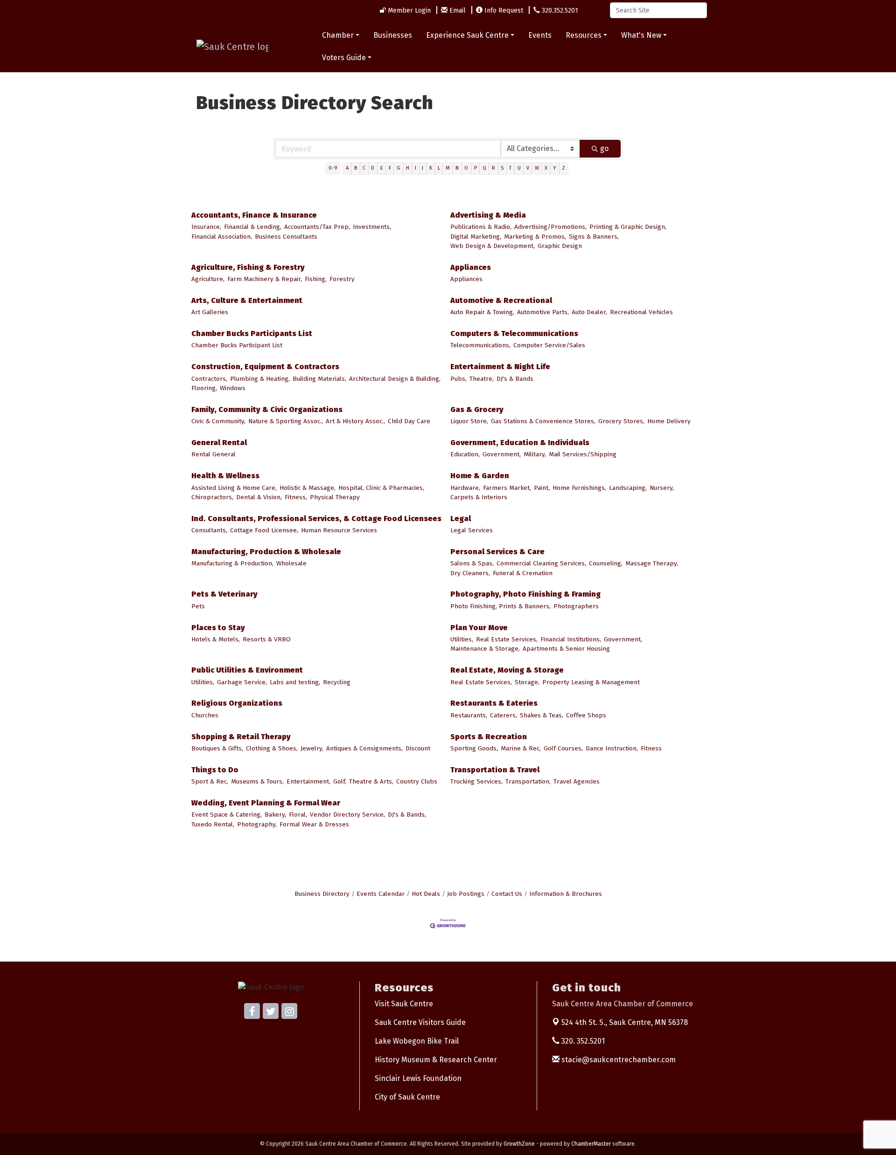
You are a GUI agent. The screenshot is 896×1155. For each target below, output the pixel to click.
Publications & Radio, (480, 227)
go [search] (604, 148)
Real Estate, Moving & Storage (507, 670)
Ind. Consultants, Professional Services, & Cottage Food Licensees (316, 518)
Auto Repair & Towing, (482, 312)
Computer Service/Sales (549, 345)
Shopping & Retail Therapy (241, 736)
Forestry (342, 279)
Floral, (298, 814)
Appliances (470, 267)
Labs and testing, (295, 682)
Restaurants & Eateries (494, 703)
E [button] (381, 168)
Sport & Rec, (209, 781)
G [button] (398, 168)
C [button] (364, 168)
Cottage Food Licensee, (264, 530)
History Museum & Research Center (436, 1059)
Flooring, (204, 388)
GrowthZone (519, 1144)
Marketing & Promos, (535, 237)
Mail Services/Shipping (582, 454)
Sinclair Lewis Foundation (418, 1078)
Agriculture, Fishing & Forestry (248, 267)
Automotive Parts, (543, 312)
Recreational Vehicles (641, 312)
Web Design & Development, (492, 246)
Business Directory (322, 894)
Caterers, (503, 715)
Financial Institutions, (570, 639)
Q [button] (484, 168)
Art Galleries (209, 312)
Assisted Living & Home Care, (234, 488)
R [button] (493, 168)
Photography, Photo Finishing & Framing (525, 594)
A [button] (347, 168)
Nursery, (662, 488)
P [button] (475, 168)
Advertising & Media (488, 215)
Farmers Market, (507, 488)
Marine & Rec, (521, 748)
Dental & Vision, (259, 497)
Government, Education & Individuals (519, 442)
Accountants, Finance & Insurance (254, 215)
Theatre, (481, 379)
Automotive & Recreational (501, 300)
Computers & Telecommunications (514, 333)
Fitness (651, 748)
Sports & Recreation (488, 736)
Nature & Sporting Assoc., (285, 421)
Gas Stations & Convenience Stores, (543, 421)
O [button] (466, 168)
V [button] (527, 168)
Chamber (338, 35)
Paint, (542, 488)
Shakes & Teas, (541, 715)
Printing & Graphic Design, (627, 227)
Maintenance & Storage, (485, 649)
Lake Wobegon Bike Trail (417, 1041)
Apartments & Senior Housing (566, 649)
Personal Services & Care (497, 551)
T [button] (510, 168)
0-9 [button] (333, 168)
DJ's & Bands (515, 379)
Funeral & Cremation (523, 573)
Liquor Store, (469, 421)
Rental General (213, 454)
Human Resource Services (339, 530)
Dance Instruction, (612, 748)
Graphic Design (560, 246)
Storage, (527, 682)
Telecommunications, (480, 345)
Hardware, (465, 488)
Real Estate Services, (507, 639)
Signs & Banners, (594, 237)
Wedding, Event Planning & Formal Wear (265, 802)
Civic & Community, (218, 421)
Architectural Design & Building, (395, 379)
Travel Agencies (576, 781)
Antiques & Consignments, (364, 748)
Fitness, (296, 497)
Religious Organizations (236, 703)
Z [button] (563, 168)
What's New (641, 35)
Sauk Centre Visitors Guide (420, 1022)
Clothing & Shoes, (272, 748)
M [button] (448, 168)
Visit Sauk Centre (404, 1003)
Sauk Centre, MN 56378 (624, 1022)
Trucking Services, (476, 781)
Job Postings (465, 894)
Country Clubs (416, 781)
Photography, (257, 824)
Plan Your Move (479, 627)
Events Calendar (381, 894)
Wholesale (291, 563)
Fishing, (316, 279)
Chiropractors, (212, 497)
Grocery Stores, (621, 421)
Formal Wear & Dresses (314, 824)
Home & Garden (479, 475)
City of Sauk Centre (407, 1097)
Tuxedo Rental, (212, 824)
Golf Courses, (563, 748)
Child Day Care (409, 421)
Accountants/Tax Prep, (317, 227)
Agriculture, (207, 279)
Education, (465, 454)
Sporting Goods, (474, 748)
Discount (418, 748)
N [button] (457, 168)
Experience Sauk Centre (467, 35)
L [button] (439, 168)
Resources (584, 35)
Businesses (392, 35)
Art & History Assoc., (355, 421)
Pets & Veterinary (224, 594)
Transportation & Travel (494, 769)
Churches (204, 715)
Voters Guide (344, 57)
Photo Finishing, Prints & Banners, (500, 606)
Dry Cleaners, (470, 573)
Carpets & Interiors (478, 497)
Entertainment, (308, 781)
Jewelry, (312, 748)
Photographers (576, 606)
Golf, (339, 781)
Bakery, (275, 814)
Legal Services (471, 530)
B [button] (355, 168)
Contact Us (506, 894)
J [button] (422, 168)
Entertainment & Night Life (500, 366)
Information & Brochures (565, 894)
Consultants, (209, 530)
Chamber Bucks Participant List (236, 345)
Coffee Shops (586, 715)
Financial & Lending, (252, 227)
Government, (502, 454)
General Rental (219, 442)
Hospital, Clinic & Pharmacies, (381, 488)
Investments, (372, 227)
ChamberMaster (591, 1144)
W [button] (537, 168)
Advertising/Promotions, (550, 227)
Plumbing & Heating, (260, 379)
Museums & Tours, (257, 781)
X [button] (546, 168)
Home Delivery (669, 421)
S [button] (502, 168)
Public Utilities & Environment (247, 670)
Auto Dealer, (589, 312)
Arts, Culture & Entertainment (246, 300)
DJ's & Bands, (407, 814)
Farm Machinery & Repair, (264, 279)
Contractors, (209, 379)
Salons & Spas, (472, 563)
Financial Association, (221, 237)
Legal (460, 518)
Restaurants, (468, 715)
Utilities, (461, 639)
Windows (232, 388)
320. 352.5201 (582, 1041)
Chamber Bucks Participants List (251, 333)
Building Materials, (319, 379)
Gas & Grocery (477, 409)
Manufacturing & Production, (232, 563)
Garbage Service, (242, 682)
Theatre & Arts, (371, 781)
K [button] (430, 168)
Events (540, 35)
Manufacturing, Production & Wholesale (266, 551)
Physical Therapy (335, 497)
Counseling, (606, 563)
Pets (198, 606)
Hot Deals (426, 894)
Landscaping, (628, 488)
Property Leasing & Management (591, 682)
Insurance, (206, 227)
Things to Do (214, 769)
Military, (535, 454)
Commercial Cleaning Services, (541, 563)
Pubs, (458, 379)
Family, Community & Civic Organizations (267, 409)
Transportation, (528, 781)
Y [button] (554, 168)
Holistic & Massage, (308, 488)
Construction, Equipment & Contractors (265, 366)
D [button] (372, 168)
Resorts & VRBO (267, 639)
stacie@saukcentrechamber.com (618, 1059)
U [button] (519, 168)
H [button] (407, 168)
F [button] (390, 168)
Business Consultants (286, 237)
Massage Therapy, (651, 563)
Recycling (336, 682)
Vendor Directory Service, (347, 814)
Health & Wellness (225, 475)
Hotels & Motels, (215, 639)
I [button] (415, 168)
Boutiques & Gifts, (217, 748)
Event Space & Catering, (226, 814)
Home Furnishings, (579, 488)
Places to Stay (218, 627)
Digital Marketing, (475, 237)
